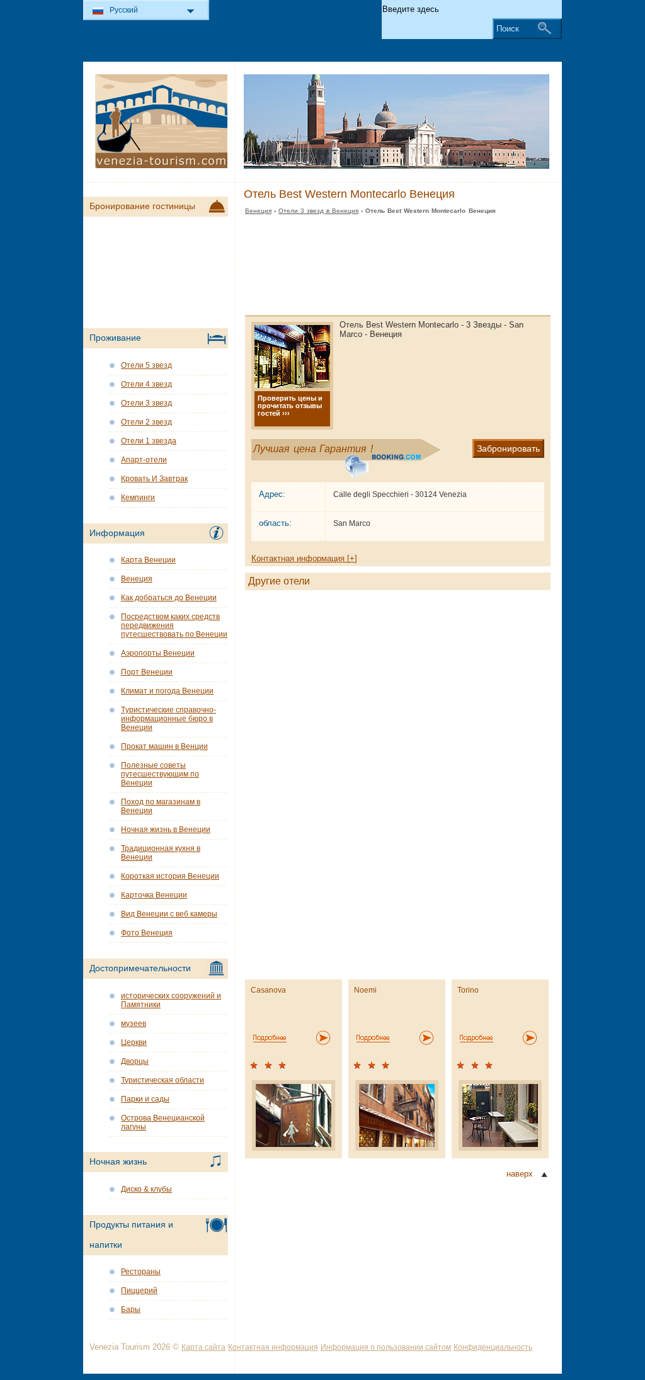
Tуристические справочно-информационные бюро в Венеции (168, 718)
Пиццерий (139, 1290)
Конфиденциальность (493, 1347)
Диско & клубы (146, 1189)
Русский (124, 10)
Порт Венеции (147, 672)
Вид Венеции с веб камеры (169, 914)
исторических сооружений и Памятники (171, 1000)
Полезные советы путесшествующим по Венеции (160, 774)
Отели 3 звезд (146, 403)
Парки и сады (145, 1099)
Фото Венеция (147, 932)
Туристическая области (162, 1080)
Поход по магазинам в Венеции (160, 806)
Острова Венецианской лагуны (163, 1122)
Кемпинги (138, 497)
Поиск (507, 28)
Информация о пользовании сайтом (386, 1347)
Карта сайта (203, 1347)
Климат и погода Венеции (167, 691)
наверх (519, 1173)
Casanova (268, 990)
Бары (130, 1309)
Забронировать (508, 448)
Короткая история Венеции (170, 876)
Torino (468, 990)
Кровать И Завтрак (154, 478)
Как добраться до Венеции (169, 597)
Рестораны (141, 1271)
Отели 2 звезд (146, 422)
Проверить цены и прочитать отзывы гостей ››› (290, 405)
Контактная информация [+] (304, 558)
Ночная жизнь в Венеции (165, 829)
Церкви (134, 1042)
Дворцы (135, 1061)
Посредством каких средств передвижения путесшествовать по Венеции (174, 625)
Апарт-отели (144, 459)
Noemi (365, 990)
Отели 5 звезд (146, 365)
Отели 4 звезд (146, 384)
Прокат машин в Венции (164, 746)
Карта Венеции (148, 560)
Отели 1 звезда (148, 440)
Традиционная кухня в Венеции (160, 853)
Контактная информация (273, 1347)
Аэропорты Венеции (158, 653)
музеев (133, 1023)
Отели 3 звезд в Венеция (318, 210)
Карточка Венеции (154, 895)
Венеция (258, 210)
